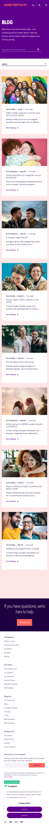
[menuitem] (9, 637)
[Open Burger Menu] (46, 5)
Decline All (24, 815)
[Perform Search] (38, 49)
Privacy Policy (22, 797)
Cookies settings (24, 803)
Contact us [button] (24, 622)
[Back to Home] (15, 5)
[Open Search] (39, 5)
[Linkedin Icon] (16, 821)
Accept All (24, 809)
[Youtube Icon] (21, 821)
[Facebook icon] (10, 821)
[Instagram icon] (6, 821)
